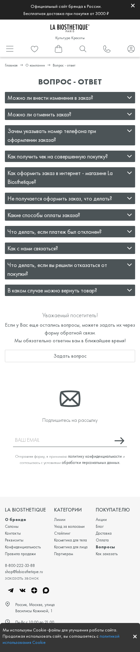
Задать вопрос (70, 355)
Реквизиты (14, 540)
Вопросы (105, 547)
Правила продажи (20, 553)
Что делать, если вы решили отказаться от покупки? (57, 269)
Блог (100, 526)
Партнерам (63, 553)
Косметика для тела (70, 540)
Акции (101, 519)
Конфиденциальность (23, 547)
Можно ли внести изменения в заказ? (50, 97)
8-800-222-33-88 (20, 565)
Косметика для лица (71, 547)
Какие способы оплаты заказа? (43, 215)
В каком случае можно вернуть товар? (52, 290)
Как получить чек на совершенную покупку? (57, 156)
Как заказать (107, 553)
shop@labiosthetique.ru (24, 571)
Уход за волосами (69, 526)
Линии (59, 519)
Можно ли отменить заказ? (39, 114)
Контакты (13, 533)
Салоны (12, 526)
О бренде (15, 519)
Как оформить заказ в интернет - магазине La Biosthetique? (60, 177)
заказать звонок (22, 578)
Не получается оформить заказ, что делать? (59, 198)
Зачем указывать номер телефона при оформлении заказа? (51, 135)
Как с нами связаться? (32, 248)
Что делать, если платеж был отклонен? (54, 231)
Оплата (102, 540)
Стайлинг (62, 533)
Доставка (104, 533)
